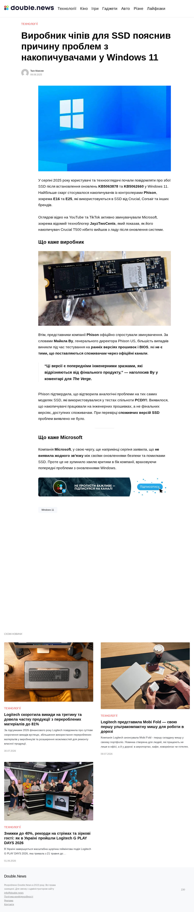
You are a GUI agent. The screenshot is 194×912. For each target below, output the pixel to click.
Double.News (15, 876)
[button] (188, 9)
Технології (29, 23)
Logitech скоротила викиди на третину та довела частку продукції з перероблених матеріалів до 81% (43, 719)
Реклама (8, 900)
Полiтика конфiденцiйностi (18, 896)
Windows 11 (47, 510)
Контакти (9, 904)
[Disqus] (104, 571)
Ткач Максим (37, 71)
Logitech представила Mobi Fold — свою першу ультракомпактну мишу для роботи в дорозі (142, 727)
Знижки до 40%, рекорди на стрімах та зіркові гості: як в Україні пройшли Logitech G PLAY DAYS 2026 (47, 838)
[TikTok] (188, 889)
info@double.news (13, 893)
